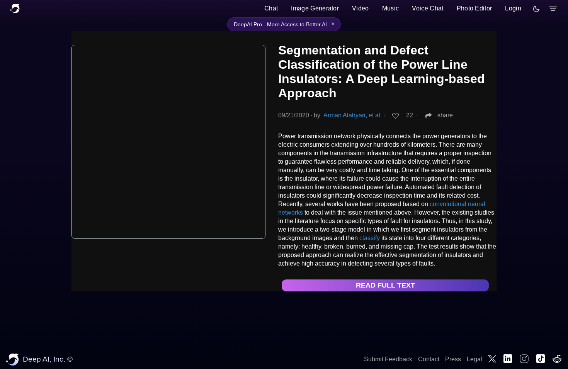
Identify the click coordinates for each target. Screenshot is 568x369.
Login (513, 8)
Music (390, 8)
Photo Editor (474, 8)
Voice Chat (427, 8)
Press (453, 359)
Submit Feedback (388, 359)
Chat (271, 8)
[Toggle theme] (536, 9)
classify (369, 238)
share (445, 115)
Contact (428, 359)
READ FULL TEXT (385, 285)
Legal (474, 359)
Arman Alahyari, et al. (352, 115)
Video (360, 8)
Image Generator (315, 8)
